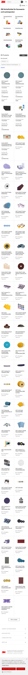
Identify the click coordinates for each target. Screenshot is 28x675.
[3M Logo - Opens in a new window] (3, 2)
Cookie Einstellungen (18, 651)
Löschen (3, 67)
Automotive (4, 61)
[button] (7, 672)
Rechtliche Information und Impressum (15, 650)
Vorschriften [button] (6, 637)
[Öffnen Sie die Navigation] (26, 2)
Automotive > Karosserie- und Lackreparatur (10, 64)
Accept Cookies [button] (21, 668)
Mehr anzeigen (14, 619)
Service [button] (4, 642)
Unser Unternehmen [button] (9, 629)
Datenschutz (10, 651)
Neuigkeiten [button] (6, 633)
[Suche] (22, 2)
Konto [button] (23, 5)
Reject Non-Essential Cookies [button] (8, 668)
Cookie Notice (5, 665)
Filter (23, 55)
